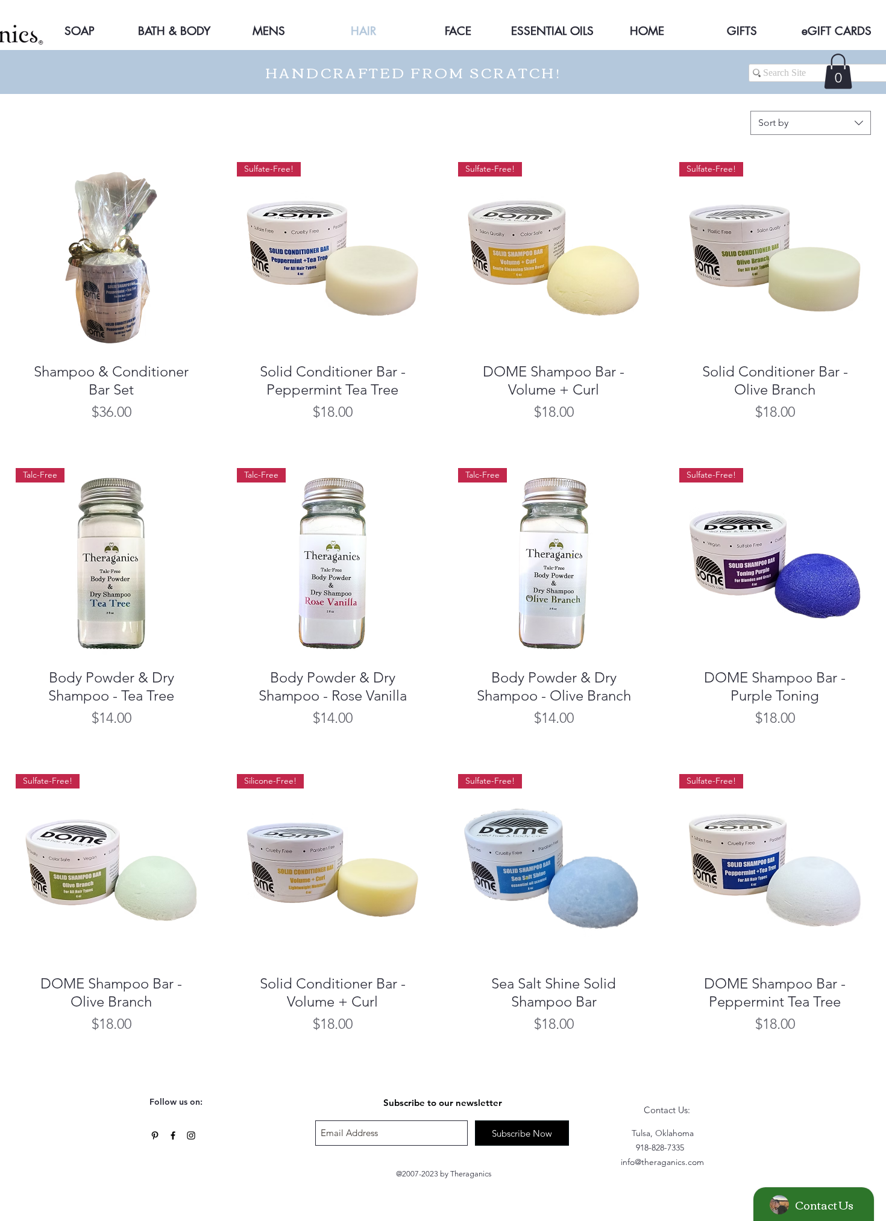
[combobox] (810, 123)
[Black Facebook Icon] (173, 1135)
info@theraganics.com (662, 1162)
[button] (838, 71)
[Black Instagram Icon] (191, 1135)
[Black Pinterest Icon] (154, 1135)
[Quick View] (111, 257)
